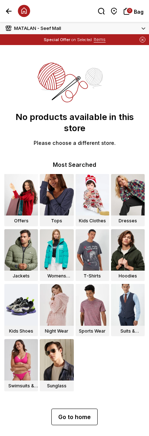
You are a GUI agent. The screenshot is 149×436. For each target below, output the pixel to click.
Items (100, 39)
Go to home (74, 417)
